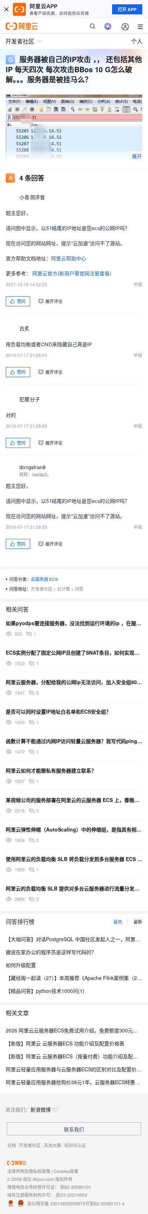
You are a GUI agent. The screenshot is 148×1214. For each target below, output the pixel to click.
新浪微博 (41, 1109)
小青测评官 (32, 197)
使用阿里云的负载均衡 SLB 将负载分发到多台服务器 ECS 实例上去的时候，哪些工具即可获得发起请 (74, 858)
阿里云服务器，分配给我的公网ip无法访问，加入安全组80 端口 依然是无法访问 (74, 682)
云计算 (63, 589)
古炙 (24, 328)
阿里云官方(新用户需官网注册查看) (71, 273)
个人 (137, 41)
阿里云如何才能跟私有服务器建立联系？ (51, 770)
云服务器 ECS (44, 579)
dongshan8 (32, 467)
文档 (11, 1145)
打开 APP (127, 9)
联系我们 (74, 1129)
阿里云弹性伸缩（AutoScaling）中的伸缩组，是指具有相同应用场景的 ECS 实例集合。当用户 (74, 829)
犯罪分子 (29, 399)
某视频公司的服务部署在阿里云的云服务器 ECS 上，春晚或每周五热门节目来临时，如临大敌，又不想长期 (74, 799)
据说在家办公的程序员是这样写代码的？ (51, 952)
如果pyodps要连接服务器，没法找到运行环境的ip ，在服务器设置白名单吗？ (74, 623)
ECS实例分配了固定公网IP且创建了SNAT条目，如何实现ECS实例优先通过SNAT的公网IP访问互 (74, 652)
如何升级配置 (21, 964)
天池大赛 (52, 1145)
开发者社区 (41, 589)
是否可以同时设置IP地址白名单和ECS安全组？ (58, 711)
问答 (79, 589)
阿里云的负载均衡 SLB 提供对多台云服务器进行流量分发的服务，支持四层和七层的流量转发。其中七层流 (74, 888)
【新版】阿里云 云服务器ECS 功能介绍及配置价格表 (65, 1043)
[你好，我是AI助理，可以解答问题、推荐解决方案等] (107, 26)
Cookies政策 (66, 1171)
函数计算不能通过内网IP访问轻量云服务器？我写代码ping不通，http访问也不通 (74, 741)
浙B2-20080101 (75, 1187)
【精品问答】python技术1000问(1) (45, 990)
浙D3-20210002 (71, 1195)
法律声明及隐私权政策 (28, 1171)
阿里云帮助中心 (68, 258)
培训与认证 (75, 1145)
